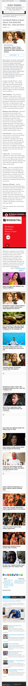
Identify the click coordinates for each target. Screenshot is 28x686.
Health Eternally (20, 268)
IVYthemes (12, 685)
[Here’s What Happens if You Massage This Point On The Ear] (5, 673)
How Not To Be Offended (13, 643)
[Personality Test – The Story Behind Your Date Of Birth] (5, 664)
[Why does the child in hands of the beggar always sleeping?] (5, 655)
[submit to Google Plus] (8, 575)
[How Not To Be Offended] (5, 647)
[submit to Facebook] (4, 575)
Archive (21, 597)
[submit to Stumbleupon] (10, 575)
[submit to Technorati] (22, 575)
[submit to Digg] (13, 575)
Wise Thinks (14, 5)
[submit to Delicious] (15, 575)
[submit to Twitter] (6, 575)
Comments (14, 597)
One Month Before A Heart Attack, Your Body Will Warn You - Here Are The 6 (13, 22)
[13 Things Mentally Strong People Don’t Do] (5, 638)
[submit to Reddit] (19, 575)
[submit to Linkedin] (17, 575)
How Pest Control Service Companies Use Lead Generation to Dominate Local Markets (14, 600)
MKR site (17, 685)
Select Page (22, 0)
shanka (8, 27)
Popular (6, 597)
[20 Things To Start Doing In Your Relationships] (5, 629)
